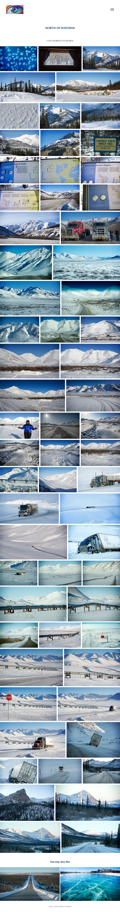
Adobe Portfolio (65, 906)
